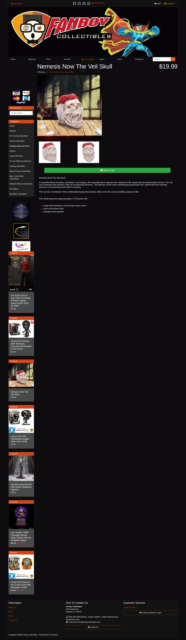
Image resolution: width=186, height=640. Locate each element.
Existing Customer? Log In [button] (151, 613)
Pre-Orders (14, 189)
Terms (119, 59)
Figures (13, 151)
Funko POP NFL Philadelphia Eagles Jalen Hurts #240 (20, 439)
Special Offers (89, 59)
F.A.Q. (48, 59)
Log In (101, 59)
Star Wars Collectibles (18, 194)
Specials (13, 553)
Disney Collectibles (17, 141)
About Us (32, 59)
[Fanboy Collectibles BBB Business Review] (21, 75)
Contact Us (139, 59)
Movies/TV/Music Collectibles (21, 184)
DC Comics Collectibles (19, 136)
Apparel (13, 131)
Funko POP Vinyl (16, 156)
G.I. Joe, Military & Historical (20, 161)
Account (67, 59)
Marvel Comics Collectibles (20, 171)
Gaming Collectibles (17, 166)
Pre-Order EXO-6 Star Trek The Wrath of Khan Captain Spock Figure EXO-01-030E (20, 300)
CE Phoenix (53, 635)
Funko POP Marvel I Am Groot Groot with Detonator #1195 (21, 585)
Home (13, 59)
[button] (17, 4)
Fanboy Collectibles (30, 635)
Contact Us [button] (93, 627)
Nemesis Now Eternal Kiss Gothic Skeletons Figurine (21, 487)
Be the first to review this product (61, 72)
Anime (12, 126)
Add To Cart (109, 170)
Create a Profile (129, 607)
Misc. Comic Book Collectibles (16, 177)
